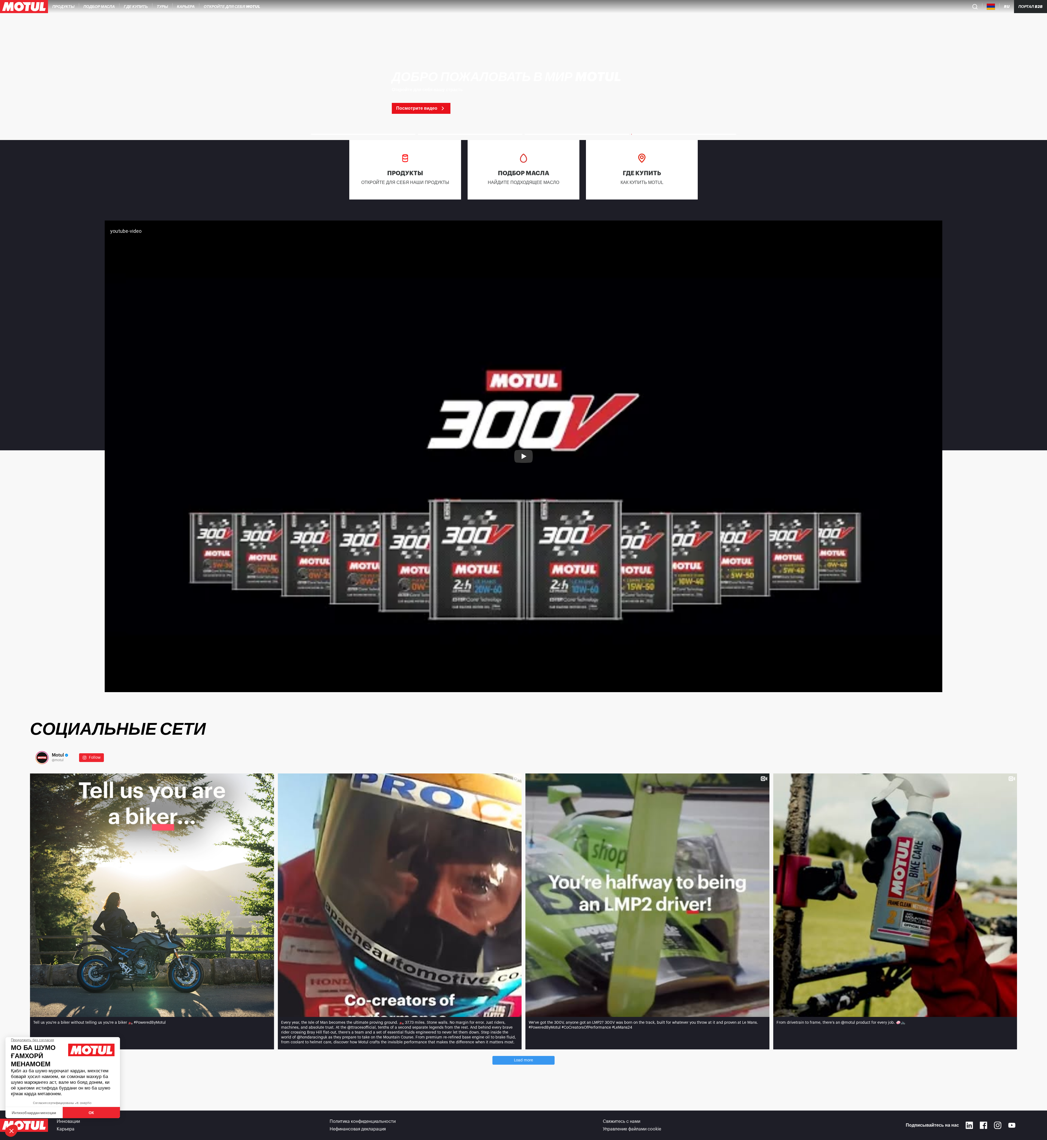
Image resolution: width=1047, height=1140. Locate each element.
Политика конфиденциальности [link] (363, 1121)
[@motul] (42, 757)
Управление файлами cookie (632, 1129)
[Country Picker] (991, 7)
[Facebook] (983, 1125)
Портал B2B (1030, 6)
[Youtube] (1012, 1125)
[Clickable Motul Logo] (24, 6)
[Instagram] (997, 1125)
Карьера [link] (65, 1129)
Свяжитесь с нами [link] (621, 1121)
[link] (162, 6)
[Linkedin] (969, 1125)
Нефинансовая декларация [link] (358, 1129)
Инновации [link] (68, 1121)
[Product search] (975, 6)
